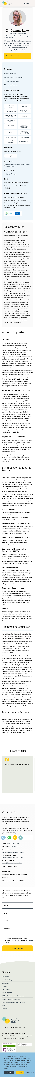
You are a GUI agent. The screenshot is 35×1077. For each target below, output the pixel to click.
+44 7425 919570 (16, 847)
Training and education (11, 81)
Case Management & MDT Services (13, 1002)
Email (5, 913)
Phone (6, 920)
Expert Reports (7, 992)
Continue (9, 1072)
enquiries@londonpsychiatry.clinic (13, 852)
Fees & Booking (7, 980)
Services (4, 986)
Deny (20, 1072)
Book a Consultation (13, 56)
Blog (3, 1005)
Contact (4, 1009)
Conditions (5, 983)
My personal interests (11, 85)
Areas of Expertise (10, 73)
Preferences (30, 1072)
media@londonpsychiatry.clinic (12, 863)
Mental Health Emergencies (11, 999)
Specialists (5, 976)
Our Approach (6, 989)
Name (6, 905)
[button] (11, 796)
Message (7, 928)
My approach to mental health (13, 77)
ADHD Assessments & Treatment (13, 996)
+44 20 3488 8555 (13, 843)
